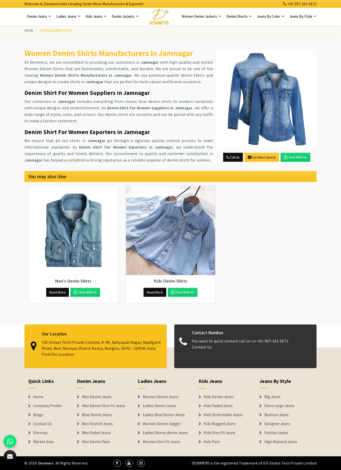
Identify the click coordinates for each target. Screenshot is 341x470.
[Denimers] (159, 16)
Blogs (38, 415)
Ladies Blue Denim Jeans (164, 415)
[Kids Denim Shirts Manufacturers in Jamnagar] (170, 230)
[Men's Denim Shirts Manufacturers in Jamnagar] (73, 230)
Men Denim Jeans (97, 397)
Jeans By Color (269, 16)
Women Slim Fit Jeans (161, 442)
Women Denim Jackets (200, 16)
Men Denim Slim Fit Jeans (103, 406)
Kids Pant (212, 442)
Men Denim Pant (96, 442)
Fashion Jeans (276, 433)
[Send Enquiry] (267, 99)
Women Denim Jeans (160, 397)
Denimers (46, 463)
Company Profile (47, 406)
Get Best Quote (264, 157)
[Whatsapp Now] (10, 441)
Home (28, 30)
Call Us (234, 157)
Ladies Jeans (66, 16)
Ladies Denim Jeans (159, 406)
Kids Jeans (94, 16)
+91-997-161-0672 (302, 3)
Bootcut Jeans (276, 415)
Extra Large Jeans (279, 406)
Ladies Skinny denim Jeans (165, 433)
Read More (57, 292)
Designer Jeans (277, 424)
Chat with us (298, 157)
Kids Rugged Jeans (220, 424)
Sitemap (40, 433)
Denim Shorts (237, 16)
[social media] (117, 463)
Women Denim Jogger (162, 424)
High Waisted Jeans (280, 442)
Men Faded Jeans (96, 433)
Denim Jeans (37, 16)
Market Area (43, 442)
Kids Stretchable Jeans (223, 415)
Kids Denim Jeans (219, 397)
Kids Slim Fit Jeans (219, 433)
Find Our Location (58, 354)
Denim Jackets (123, 16)
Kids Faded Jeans (218, 406)
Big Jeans (272, 397)
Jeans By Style (301, 16)
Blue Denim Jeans (97, 415)
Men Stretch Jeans (97, 424)
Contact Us (202, 347)
